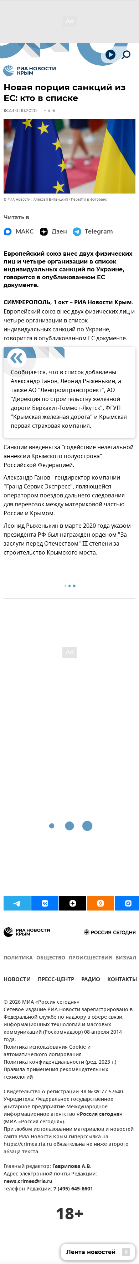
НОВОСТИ (17, 980)
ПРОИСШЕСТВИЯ (90, 958)
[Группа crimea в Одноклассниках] (100, 903)
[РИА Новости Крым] (29, 70)
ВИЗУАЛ (125, 958)
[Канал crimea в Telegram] (17, 903)
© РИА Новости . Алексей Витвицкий (36, 199)
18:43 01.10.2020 (20, 110)
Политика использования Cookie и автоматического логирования (47, 1051)
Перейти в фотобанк (89, 199)
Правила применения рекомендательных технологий (56, 1074)
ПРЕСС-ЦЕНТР (56, 980)
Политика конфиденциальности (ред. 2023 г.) (60, 1062)
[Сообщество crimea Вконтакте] (44, 903)
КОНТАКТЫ (122, 980)
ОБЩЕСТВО (50, 958)
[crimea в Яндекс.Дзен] (72, 903)
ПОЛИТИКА (18, 958)
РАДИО (90, 980)
